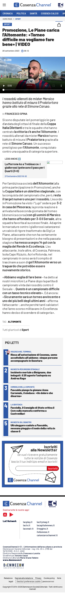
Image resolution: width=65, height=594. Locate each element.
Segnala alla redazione (24, 578)
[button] (59, 25)
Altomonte (14, 321)
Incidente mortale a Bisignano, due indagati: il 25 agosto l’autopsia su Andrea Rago (31, 375)
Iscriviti (53, 468)
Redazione (8, 578)
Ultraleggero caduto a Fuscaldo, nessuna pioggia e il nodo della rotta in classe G (33, 428)
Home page (7, 19)
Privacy (38, 578)
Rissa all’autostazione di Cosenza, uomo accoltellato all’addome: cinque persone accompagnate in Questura (34, 357)
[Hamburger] (4, 5)
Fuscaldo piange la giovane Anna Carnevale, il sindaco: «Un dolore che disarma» (32, 392)
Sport (18, 19)
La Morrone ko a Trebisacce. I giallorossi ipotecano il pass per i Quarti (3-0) (25, 167)
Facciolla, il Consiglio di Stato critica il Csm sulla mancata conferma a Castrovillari (32, 410)
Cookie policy (49, 578)
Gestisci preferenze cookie (29, 581)
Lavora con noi (48, 581)
